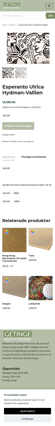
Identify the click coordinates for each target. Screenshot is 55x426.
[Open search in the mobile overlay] (27, 16)
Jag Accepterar (27, 411)
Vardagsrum (29, 141)
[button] (47, 37)
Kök (15, 141)
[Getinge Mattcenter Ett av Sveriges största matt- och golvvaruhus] (11, 5)
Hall (11, 141)
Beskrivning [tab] (8, 156)
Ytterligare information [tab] (33, 156)
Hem (4, 24)
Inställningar (27, 419)
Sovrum (20, 141)
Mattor (13, 24)
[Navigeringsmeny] (49, 5)
